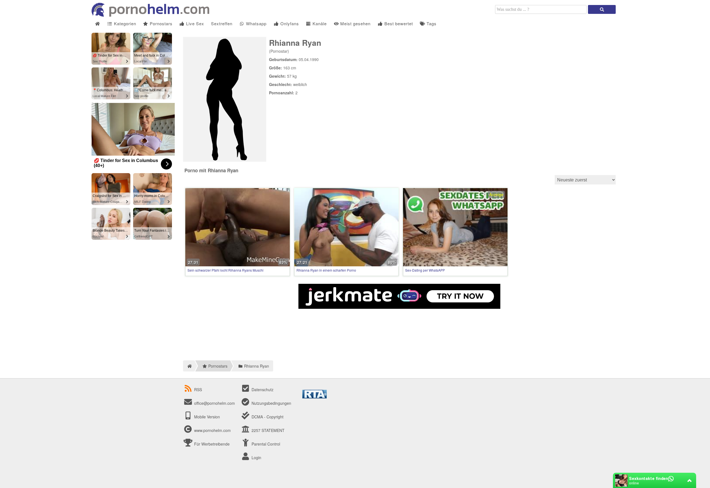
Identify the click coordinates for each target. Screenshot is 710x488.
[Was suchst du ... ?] (602, 9)
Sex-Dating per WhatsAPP (425, 270)
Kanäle (319, 23)
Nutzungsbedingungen (270, 403)
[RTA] (314, 396)
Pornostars (160, 23)
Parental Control (265, 444)
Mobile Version (206, 416)
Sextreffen (221, 23)
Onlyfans (289, 23)
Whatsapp (256, 23)
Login (255, 457)
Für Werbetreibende (211, 444)
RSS (198, 389)
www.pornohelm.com (212, 430)
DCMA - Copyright (266, 416)
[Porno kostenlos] (153, 15)
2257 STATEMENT (267, 430)
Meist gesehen (355, 23)
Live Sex (194, 23)
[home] (188, 365)
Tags (431, 23)
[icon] (97, 24)
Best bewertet (398, 23)
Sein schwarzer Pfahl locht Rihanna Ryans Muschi (225, 270)
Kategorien (124, 23)
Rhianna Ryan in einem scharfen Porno (326, 270)
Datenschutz (261, 389)
